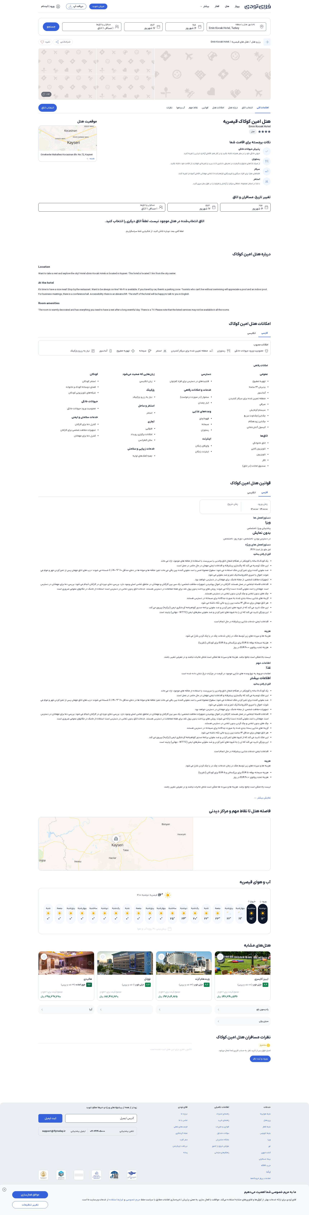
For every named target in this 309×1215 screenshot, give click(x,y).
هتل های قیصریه (240, 42)
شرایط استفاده (116, 1199)
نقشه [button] (92, 158)
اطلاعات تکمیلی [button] (221, 1107)
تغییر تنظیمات (30, 1205)
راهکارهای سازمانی (222, 1152)
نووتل (147, 979)
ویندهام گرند (202, 979)
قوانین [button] (205, 107)
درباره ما (184, 1113)
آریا (90, 1009)
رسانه (185, 1152)
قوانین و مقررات (222, 1126)
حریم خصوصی (133, 1199)
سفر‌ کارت (183, 1139)
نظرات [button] (169, 107)
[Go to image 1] (246, 971)
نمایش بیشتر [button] (264, 798)
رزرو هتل (256, 42)
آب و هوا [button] (180, 107)
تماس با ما (183, 1120)
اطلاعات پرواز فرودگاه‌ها (260, 1178)
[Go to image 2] (244, 971)
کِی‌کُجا (268, 1172)
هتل (227, 6)
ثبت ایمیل (50, 1118)
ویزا (269, 1139)
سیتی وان (263, 1021)
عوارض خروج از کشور (220, 1146)
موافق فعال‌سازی (30, 1195)
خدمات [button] (267, 1107)
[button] (204, 6)
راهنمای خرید (223, 1120)
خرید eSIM (266, 1165)
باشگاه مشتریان (222, 1139)
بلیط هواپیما (265, 1113)
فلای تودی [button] (182, 1107)
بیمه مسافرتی (265, 1159)
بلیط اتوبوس (265, 1133)
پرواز (237, 6)
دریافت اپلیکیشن (180, 1146)
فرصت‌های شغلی (180, 1126)
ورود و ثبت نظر (260, 1058)
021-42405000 (97, 1131)
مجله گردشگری (181, 1133)
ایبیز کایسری (261, 979)
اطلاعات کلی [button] (263, 107)
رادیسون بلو (262, 1009)
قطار (217, 6)
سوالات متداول (223, 1133)
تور (269, 1146)
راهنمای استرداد (222, 1113)
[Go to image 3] (242, 971)
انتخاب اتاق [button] (247, 107)
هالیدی (88, 979)
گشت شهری (266, 1152)
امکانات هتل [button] (218, 107)
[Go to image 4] (240, 971)
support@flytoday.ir (54, 1131)
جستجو (51, 27)
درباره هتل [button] (233, 107)
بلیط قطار (267, 1126)
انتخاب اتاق (47, 108)
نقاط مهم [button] (193, 107)
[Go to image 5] (238, 971)
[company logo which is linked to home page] (257, 6)
